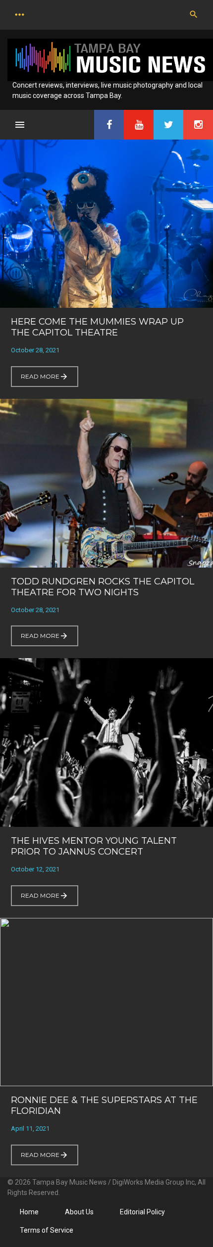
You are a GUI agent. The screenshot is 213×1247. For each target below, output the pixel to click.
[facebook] (109, 125)
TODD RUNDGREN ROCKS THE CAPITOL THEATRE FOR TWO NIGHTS (102, 587)
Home (29, 1212)
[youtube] (139, 125)
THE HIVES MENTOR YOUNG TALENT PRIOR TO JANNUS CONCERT (94, 846)
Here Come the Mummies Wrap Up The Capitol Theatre (97, 327)
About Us (79, 1212)
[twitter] (168, 125)
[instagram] (198, 125)
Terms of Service (46, 1230)
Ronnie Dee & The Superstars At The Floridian (104, 1105)
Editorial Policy (142, 1212)
